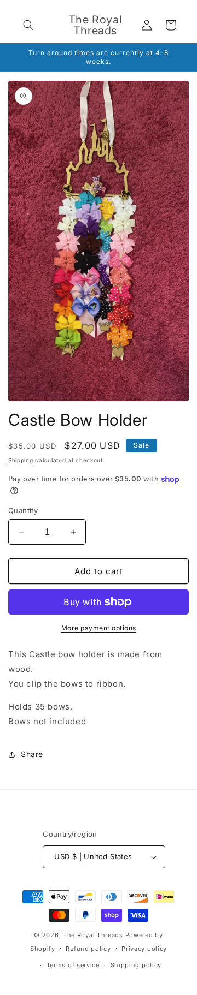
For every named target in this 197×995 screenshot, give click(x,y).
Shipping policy (136, 965)
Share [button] (32, 754)
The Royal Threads (93, 935)
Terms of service (73, 965)
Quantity (23, 510)
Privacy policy (144, 948)
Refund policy (88, 948)
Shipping (20, 460)
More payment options (98, 628)
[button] (28, 25)
